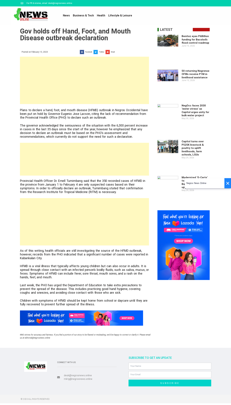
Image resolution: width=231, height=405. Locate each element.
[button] (87, 52)
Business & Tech (83, 15)
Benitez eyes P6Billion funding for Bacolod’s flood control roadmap (195, 39)
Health (101, 15)
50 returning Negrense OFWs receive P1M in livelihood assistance (195, 74)
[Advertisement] (84, 80)
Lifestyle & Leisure (120, 15)
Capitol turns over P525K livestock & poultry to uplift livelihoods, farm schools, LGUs (193, 148)
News (66, 15)
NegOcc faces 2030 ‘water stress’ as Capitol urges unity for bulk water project (195, 110)
